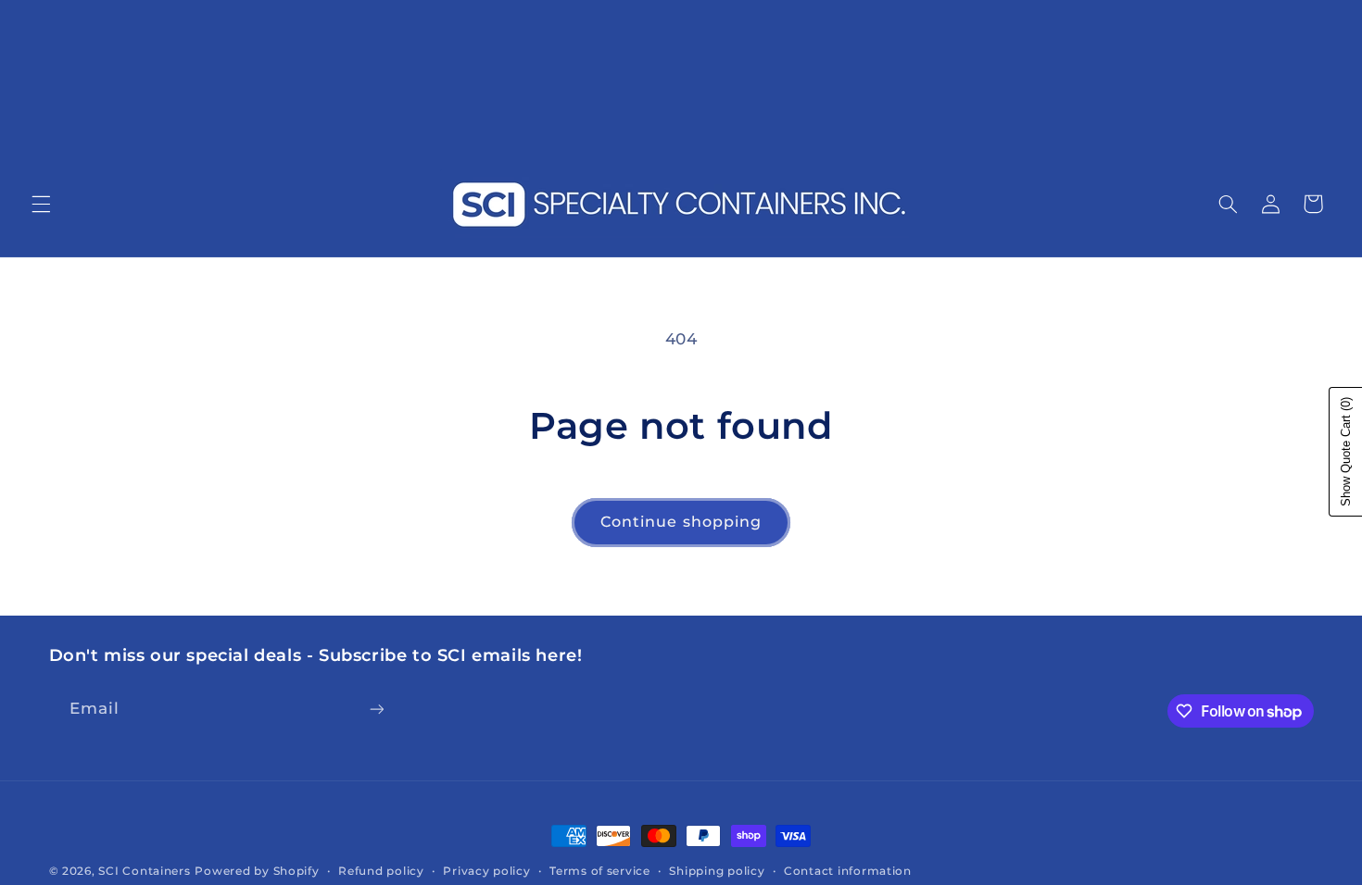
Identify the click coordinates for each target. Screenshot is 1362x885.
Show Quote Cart (1346, 451)
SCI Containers (144, 871)
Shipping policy (716, 871)
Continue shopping (681, 521)
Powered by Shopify (257, 871)
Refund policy (381, 871)
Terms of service (599, 871)
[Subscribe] (376, 708)
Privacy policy (486, 871)
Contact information (848, 871)
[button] (40, 203)
